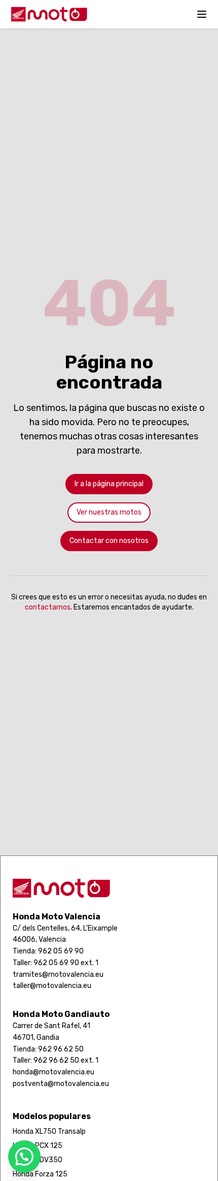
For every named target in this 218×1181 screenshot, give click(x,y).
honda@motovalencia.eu (53, 1072)
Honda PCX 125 (37, 1145)
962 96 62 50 (61, 1049)
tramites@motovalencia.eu (58, 974)
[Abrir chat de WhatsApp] (24, 1156)
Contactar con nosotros (109, 540)
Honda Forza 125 (40, 1174)
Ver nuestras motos (109, 512)
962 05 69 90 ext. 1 (65, 963)
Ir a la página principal (109, 484)
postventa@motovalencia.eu (61, 1083)
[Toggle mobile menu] (202, 14)
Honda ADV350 (37, 1160)
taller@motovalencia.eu (52, 985)
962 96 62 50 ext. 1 (65, 1060)
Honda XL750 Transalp (49, 1131)
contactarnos (47, 607)
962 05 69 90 (61, 951)
